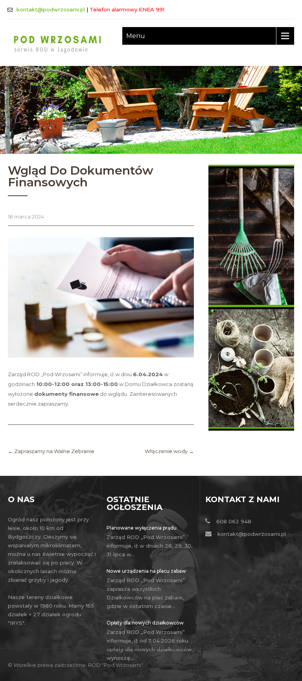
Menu (135, 36)
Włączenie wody (169, 451)
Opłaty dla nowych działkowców (145, 623)
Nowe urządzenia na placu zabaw (146, 571)
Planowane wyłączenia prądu (142, 528)
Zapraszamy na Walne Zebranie (51, 451)
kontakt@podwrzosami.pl (51, 9)
